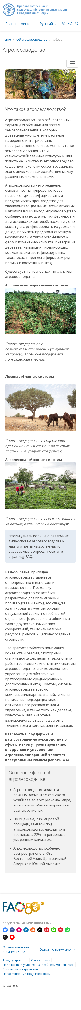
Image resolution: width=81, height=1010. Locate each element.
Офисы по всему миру (56, 949)
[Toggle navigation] (72, 63)
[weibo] (60, 929)
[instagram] (19, 929)
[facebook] (12, 929)
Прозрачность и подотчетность (26, 974)
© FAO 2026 (10, 986)
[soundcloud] (32, 929)
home (7, 40)
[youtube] (12, 936)
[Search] (75, 23)
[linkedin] (26, 929)
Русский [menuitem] (47, 23)
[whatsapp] (67, 929)
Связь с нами (40, 960)
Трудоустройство (16, 960)
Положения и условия (19, 965)
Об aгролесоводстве (31, 40)
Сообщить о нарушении (20, 969)
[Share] (68, 23)
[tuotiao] (46, 929)
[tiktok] (39, 929)
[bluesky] (5, 929)
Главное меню (18, 23)
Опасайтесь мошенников (56, 965)
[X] (5, 936)
